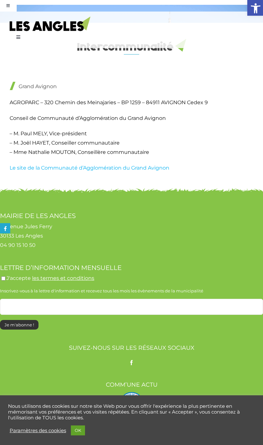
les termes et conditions (63, 278)
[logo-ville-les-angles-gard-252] (50, 19)
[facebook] (131, 362)
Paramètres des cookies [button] (38, 430)
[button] (255, 8)
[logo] (132, 394)
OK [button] (78, 430)
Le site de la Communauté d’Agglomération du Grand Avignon (89, 168)
